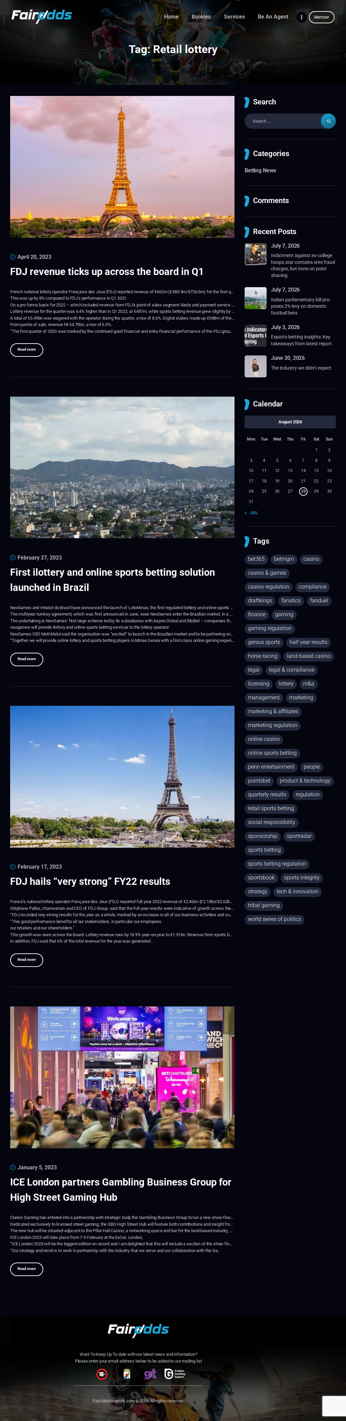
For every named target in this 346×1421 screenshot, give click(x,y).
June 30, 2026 (288, 358)
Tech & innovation (297, 891)
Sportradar (299, 836)
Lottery (286, 683)
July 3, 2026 (285, 327)
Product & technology (305, 780)
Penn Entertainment (271, 767)
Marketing (301, 697)
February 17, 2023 (40, 867)
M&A (308, 683)
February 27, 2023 (40, 557)
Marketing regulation (272, 725)
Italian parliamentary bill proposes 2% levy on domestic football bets (301, 306)
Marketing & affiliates (273, 711)
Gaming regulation (270, 628)
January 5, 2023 (37, 1167)
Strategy (257, 891)
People (312, 767)
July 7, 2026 (285, 246)
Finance (257, 614)
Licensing (258, 683)
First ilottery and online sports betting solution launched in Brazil (112, 580)
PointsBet (259, 780)
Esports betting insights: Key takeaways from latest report (301, 340)
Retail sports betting (271, 808)
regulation (308, 794)
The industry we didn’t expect (301, 368)
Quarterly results (267, 794)
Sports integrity (302, 877)
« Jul (252, 512)
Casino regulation (268, 586)
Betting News (260, 170)
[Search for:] (290, 121)
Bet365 (256, 559)
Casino (311, 559)
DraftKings (260, 600)
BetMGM (284, 559)
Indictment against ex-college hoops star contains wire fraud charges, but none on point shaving (303, 265)
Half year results (308, 642)
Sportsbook (261, 877)
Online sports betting (272, 753)
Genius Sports (264, 642)
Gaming (284, 614)
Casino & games (267, 573)
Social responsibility (271, 822)
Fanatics (291, 600)
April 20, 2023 (34, 257)
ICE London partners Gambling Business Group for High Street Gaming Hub (120, 1189)
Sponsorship (262, 836)
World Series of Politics (274, 919)
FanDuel (319, 600)
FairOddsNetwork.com (113, 1400)
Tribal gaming (264, 905)
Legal (254, 670)
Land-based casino (309, 656)
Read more (27, 349)
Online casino (264, 739)
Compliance (312, 586)
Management (264, 697)
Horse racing (262, 656)
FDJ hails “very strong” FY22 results (90, 881)
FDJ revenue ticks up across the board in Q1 (107, 271)
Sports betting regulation (277, 864)
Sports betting (264, 850)
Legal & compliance (291, 670)
